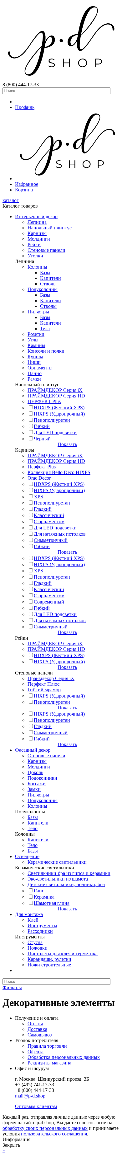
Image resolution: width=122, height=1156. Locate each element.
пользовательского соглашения (54, 1133)
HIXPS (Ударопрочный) (59, 413)
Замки (34, 789)
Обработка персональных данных (64, 1057)
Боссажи (37, 783)
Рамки (34, 379)
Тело (33, 828)
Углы (33, 339)
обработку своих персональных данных (45, 1128)
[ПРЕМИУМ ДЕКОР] (67, 178)
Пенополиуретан (52, 420)
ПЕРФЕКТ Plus (44, 401)
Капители (50, 278)
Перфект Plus (42, 466)
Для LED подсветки (55, 432)
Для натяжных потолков (60, 534)
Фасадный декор (32, 750)
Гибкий (42, 426)
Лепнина (37, 222)
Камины (36, 345)
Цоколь (35, 772)
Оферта (35, 1051)
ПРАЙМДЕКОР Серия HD (56, 395)
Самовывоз (40, 1034)
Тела (45, 328)
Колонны (37, 267)
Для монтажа (29, 914)
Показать (67, 444)
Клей (33, 920)
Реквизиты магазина (49, 1062)
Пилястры (38, 311)
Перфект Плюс (43, 684)
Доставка (37, 1029)
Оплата (35, 1023)
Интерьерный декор (36, 216)
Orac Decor (39, 478)
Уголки (35, 255)
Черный (42, 438)
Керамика (44, 897)
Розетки (36, 334)
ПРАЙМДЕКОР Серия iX (55, 390)
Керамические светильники (57, 862)
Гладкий (43, 509)
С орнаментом (49, 521)
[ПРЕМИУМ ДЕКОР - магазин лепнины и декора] (61, 79)
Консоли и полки (46, 351)
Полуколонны (43, 289)
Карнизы (37, 233)
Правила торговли (47, 1046)
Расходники (40, 931)
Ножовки (38, 948)
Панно (35, 373)
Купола (35, 356)
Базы (45, 272)
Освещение (27, 856)
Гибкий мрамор (44, 689)
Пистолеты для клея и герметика (63, 953)
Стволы (48, 283)
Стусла (35, 942)
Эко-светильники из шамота (58, 878)
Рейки (34, 244)
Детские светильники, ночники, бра (66, 884)
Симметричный (51, 540)
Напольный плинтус (50, 227)
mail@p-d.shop (30, 1095)
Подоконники (42, 778)
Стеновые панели (46, 250)
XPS (38, 496)
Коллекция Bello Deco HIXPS (59, 472)
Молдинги (39, 239)
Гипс (39, 890)
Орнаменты (40, 367)
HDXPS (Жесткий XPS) (59, 407)
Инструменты (42, 925)
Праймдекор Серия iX (51, 678)
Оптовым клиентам (36, 1106)
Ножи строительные (49, 964)
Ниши (34, 362)
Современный (49, 601)
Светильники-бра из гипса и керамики (69, 873)
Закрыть (11, 1145)
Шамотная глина (51, 903)
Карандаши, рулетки (49, 959)
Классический (49, 515)
